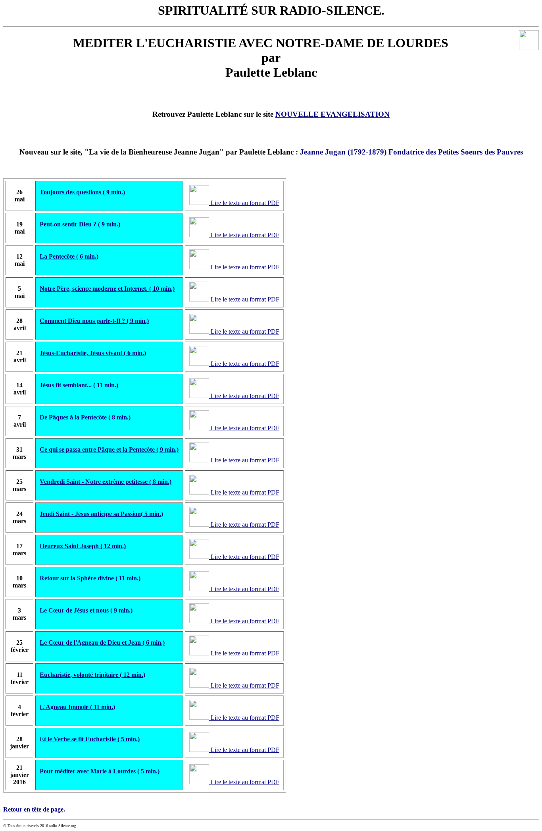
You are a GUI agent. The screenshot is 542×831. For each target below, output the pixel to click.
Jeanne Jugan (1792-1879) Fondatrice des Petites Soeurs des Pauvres (411, 152)
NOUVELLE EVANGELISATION (332, 114)
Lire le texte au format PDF (244, 202)
